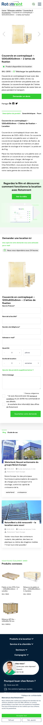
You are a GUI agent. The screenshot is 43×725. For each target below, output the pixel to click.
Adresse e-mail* (8, 337)
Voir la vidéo (21, 196)
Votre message (8, 375)
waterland (10, 492)
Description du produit (12, 113)
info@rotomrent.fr (15, 669)
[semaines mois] (32, 364)
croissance (22, 492)
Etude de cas (13, 432)
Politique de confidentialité (31, 695)
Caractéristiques (28, 113)
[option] (21, 33)
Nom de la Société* (9, 316)
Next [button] (39, 34)
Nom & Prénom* (8, 306)
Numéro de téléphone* (11, 327)
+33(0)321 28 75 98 (16, 672)
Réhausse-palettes (15, 10)
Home (4, 10)
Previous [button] (4, 34)
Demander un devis (21, 96)
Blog (4, 432)
